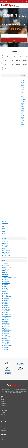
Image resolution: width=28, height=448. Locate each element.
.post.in (22, 94)
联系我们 (3, 401)
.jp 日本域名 (5, 295)
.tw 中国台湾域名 (6, 344)
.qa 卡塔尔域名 (5, 328)
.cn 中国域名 (5, 279)
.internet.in (4, 221)
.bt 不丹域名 (5, 245)
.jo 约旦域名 (5, 293)
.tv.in (22, 113)
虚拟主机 (3, 415)
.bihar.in (23, 91)
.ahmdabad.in (5, 230)
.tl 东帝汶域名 (5, 338)
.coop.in (23, 108)
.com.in (22, 124)
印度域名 (23, 75)
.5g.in (3, 226)
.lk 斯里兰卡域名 (6, 250)
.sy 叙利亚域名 (5, 333)
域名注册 (3, 412)
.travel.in (23, 96)
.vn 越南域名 (5, 347)
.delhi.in (23, 101)
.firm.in (22, 85)
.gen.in (22, 82)
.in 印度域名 (5, 247)
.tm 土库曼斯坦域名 (6, 340)
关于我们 (3, 399)
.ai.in (22, 122)
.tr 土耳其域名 (5, 342)
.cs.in (22, 103)
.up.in (22, 120)
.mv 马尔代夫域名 (6, 252)
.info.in (22, 89)
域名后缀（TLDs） (5, 430)
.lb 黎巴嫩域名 (5, 307)
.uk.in (22, 98)
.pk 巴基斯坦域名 (6, 255)
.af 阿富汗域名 (5, 241)
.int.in (22, 110)
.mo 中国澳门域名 (6, 314)
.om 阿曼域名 (5, 321)
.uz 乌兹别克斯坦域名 (7, 345)
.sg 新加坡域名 (5, 331)
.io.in (22, 92)
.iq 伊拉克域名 (5, 290)
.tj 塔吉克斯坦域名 (6, 337)
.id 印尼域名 (5, 284)
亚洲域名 (4, 260)
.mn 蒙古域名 (5, 312)
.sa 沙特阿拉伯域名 (6, 330)
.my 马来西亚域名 (6, 318)
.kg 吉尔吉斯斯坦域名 (7, 297)
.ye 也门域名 (5, 349)
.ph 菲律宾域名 (5, 323)
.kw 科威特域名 (5, 302)
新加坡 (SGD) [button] (3, 1)
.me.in (3, 228)
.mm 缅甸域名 (5, 311)
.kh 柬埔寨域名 (5, 298)
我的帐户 (3, 424)
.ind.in (22, 84)
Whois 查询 (3, 428)
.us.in (3, 224)
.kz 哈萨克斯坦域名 (6, 304)
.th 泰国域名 (5, 335)
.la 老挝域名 (5, 305)
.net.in (22, 87)
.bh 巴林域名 (5, 272)
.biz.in (22, 106)
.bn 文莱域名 (5, 274)
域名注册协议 (4, 405)
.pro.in (22, 115)
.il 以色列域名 (5, 286)
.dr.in (22, 105)
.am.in (22, 111)
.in (21, 78)
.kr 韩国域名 (5, 300)
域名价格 (3, 426)
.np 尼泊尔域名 (5, 254)
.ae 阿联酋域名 (5, 264)
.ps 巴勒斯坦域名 (6, 326)
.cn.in (3, 233)
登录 (23, 1)
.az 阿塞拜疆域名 (6, 269)
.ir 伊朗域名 (5, 248)
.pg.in (3, 231)
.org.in (22, 80)
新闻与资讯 (3, 403)
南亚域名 (4, 238)
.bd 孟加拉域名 (5, 243)
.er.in (22, 118)
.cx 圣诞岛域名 (5, 281)
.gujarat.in (23, 99)
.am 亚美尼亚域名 (6, 267)
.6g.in (22, 117)
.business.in (5, 223)
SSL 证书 (3, 417)
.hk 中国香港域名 (6, 283)
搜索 (14, 40)
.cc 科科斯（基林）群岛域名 (9, 278)
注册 (2, 439)
